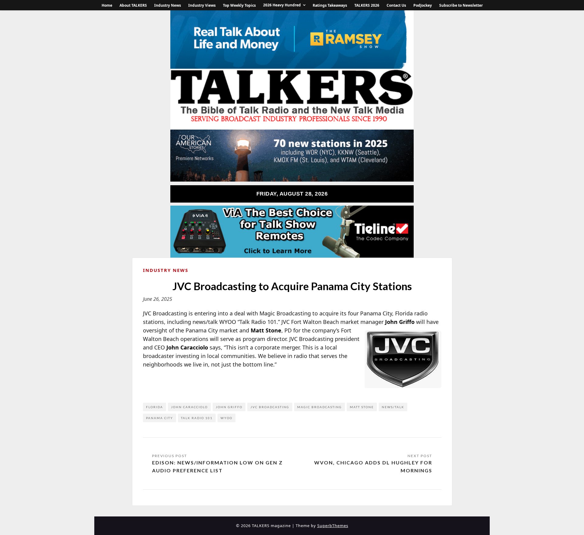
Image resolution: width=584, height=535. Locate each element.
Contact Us (396, 5)
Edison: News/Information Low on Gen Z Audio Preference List (217, 466)
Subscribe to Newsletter (461, 5)
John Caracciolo (189, 407)
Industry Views (202, 5)
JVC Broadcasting (269, 407)
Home (107, 5)
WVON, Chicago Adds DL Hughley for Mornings (373, 466)
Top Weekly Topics (239, 5)
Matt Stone (362, 407)
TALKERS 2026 (366, 5)
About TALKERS (133, 5)
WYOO (226, 418)
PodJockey (422, 5)
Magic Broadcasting (319, 407)
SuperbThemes (332, 525)
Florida (154, 407)
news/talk (393, 407)
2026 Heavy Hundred (282, 5)
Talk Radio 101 (197, 418)
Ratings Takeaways (330, 5)
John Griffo (229, 407)
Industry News (167, 5)
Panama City (159, 418)
